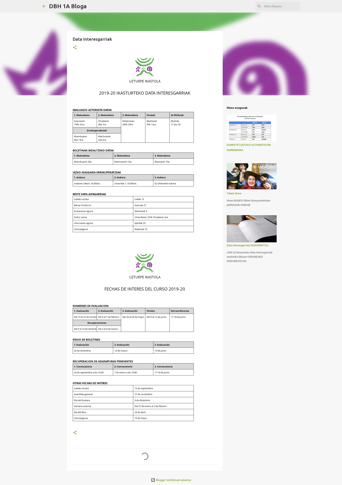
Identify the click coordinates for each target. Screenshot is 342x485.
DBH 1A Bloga (68, 6)
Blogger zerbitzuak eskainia (173, 480)
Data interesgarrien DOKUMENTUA (247, 245)
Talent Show (234, 193)
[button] (75, 47)
